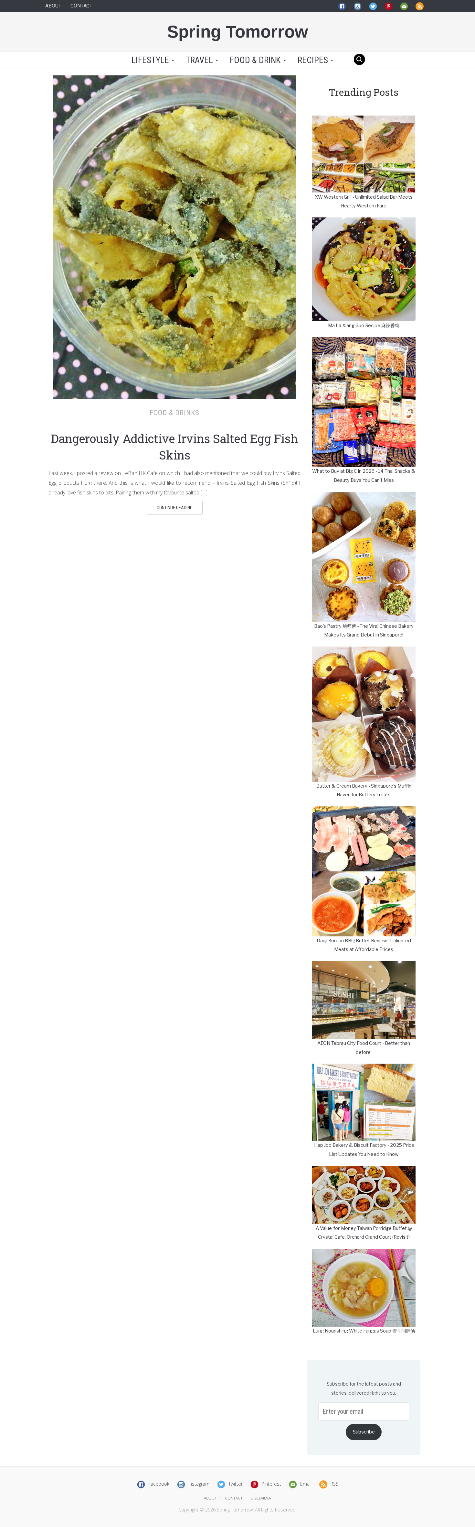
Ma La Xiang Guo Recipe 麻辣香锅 (363, 325)
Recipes (314, 60)
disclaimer (261, 1498)
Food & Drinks (174, 412)
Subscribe (364, 1432)
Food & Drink (256, 60)
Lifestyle (150, 60)
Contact (81, 6)
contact (234, 1498)
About (53, 6)
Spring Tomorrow (237, 31)
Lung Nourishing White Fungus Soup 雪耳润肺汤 (364, 1331)
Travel (200, 60)
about (210, 1498)
